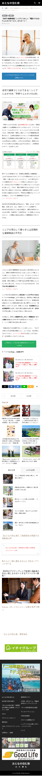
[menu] (39, 3)
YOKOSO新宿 (25, 716)
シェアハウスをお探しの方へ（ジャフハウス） (30, 725)
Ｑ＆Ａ (4, 714)
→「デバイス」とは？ (10, 198)
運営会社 (4, 722)
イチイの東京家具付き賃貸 (29, 707)
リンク (23, 730)
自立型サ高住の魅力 (8, 701)
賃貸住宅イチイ (25, 697)
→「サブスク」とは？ (10, 289)
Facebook (22, 766)
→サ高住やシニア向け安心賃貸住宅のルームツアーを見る (19, 344)
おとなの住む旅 (21, 763)
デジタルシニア (16, 182)
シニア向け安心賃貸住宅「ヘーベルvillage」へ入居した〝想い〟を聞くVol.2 (26, 378)
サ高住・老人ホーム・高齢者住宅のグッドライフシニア (30, 702)
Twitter (19, 766)
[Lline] (24, 386)
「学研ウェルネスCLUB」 (14, 68)
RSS (26, 766)
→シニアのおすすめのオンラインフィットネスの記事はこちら (19, 76)
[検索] (35, 3)
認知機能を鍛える (24, 124)
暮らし (5, 15)
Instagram (16, 766)
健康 (11, 15)
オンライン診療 (23, 57)
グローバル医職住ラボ (28, 720)
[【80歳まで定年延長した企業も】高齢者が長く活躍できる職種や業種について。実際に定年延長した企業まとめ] (30, 396)
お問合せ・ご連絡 (7, 732)
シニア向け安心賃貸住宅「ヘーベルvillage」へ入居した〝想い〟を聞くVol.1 (26, 364)
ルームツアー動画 (18, 333)
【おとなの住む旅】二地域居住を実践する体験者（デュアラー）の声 (11, 707)
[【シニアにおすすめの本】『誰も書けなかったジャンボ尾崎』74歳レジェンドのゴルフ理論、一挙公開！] (11, 396)
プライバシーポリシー (9, 718)
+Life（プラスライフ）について (11, 727)
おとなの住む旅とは (8, 697)
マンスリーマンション (28, 711)
